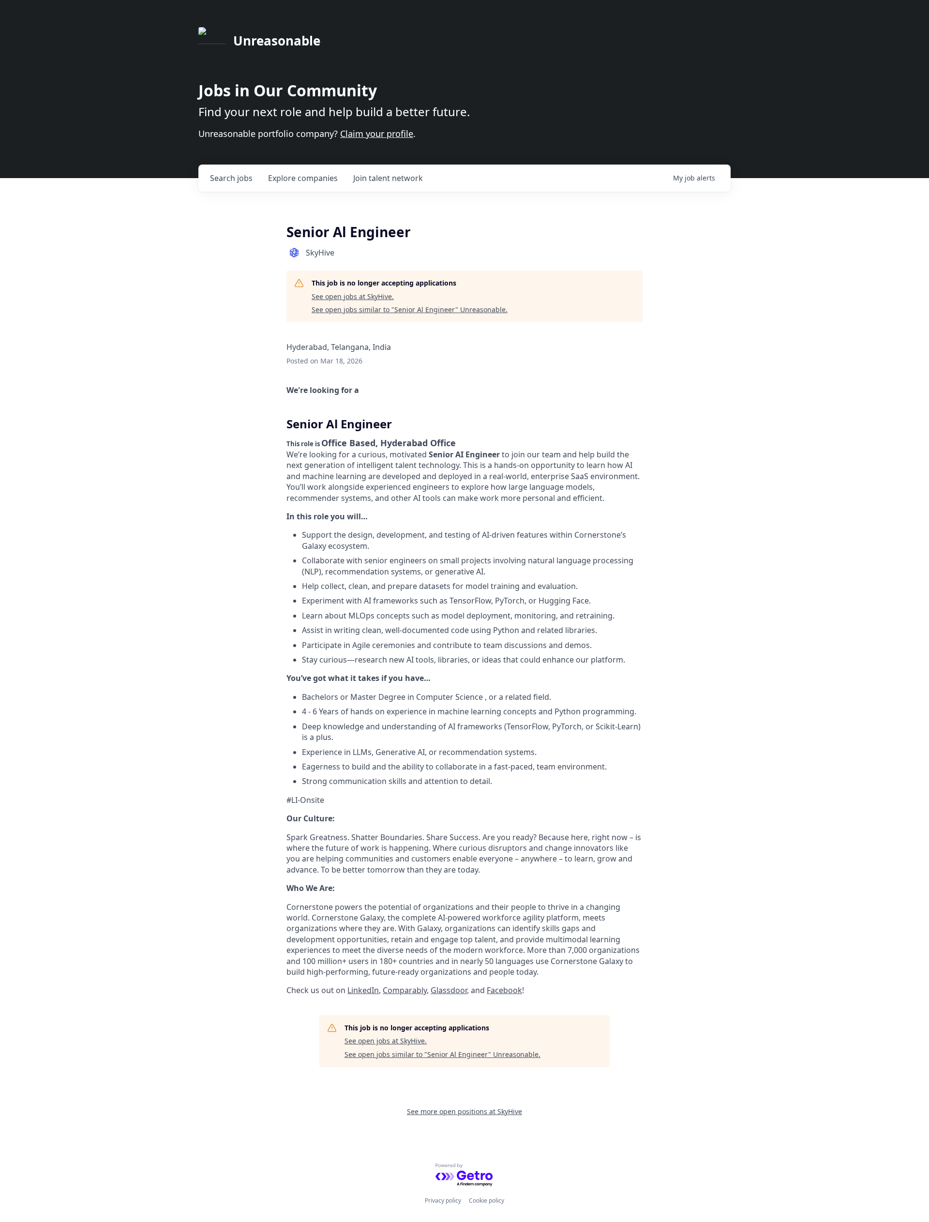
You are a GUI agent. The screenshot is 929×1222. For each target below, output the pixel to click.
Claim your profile (376, 133)
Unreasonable (276, 40)
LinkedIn (363, 990)
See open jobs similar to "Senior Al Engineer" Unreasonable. (410, 309)
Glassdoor (449, 990)
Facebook (504, 990)
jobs (231, 178)
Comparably (405, 990)
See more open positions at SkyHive (464, 1111)
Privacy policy (443, 1200)
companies (303, 178)
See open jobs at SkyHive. (353, 296)
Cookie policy (486, 1200)
